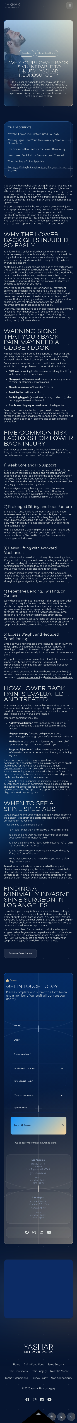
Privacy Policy (40, 1378)
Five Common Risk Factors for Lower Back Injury (36, 149)
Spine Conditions (34, 1364)
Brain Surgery (39, 1371)
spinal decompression (46, 774)
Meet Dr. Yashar (59, 1371)
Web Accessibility (61, 1378)
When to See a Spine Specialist (26, 161)
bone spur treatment (28, 677)
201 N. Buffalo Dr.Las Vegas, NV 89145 (38, 1203)
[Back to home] (12, 5)
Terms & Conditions (16, 1378)
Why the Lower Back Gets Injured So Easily (33, 134)
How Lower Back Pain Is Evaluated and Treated (36, 155)
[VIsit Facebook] (27, 1232)
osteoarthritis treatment (59, 677)
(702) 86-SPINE (38, 1208)
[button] (69, 5)
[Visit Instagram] (34, 1232)
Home (16, 1364)
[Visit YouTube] (49, 1232)
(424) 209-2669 (12, 938)
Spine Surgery (56, 1364)
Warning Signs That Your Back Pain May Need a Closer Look (36, 142)
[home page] (38, 1349)
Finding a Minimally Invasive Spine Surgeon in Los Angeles (37, 169)
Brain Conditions (18, 1371)
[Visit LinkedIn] (41, 1232)
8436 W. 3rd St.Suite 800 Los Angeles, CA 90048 (38, 1167)
